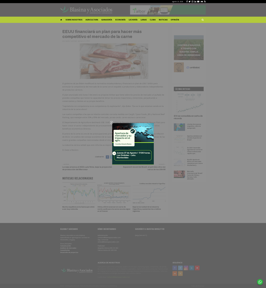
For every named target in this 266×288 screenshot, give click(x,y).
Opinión (175, 20)
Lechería (133, 20)
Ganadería (106, 20)
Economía (120, 20)
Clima (153, 20)
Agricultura (92, 20)
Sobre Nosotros (74, 20)
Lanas (144, 20)
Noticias (163, 20)
